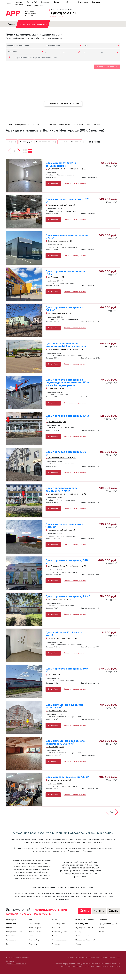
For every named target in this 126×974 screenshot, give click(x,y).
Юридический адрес (108, 924)
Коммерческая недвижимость (18, 46)
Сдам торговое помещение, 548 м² (67, 562)
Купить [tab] (99, 910)
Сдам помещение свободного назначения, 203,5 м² (65, 742)
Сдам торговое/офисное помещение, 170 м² (62, 489)
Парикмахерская (59, 940)
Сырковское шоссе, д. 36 (59, 241)
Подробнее (53, 183)
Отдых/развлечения (84, 928)
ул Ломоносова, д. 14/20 (59, 599)
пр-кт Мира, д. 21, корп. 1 (59, 388)
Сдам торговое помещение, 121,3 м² (67, 417)
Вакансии (58, 2)
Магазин (56, 928)
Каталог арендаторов (35, 6)
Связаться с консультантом (75, 183)
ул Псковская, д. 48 (57, 710)
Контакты (10, 961)
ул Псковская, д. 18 (56, 421)
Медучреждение (59, 932)
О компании (45, 2)
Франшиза (96, 2)
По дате (11, 142)
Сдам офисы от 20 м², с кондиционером (61, 164)
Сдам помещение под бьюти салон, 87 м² (64, 706)
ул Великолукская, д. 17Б (59, 313)
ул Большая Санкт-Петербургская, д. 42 (66, 494)
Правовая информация (16, 964)
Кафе (31, 920)
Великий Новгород (19, 3)
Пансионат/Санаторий (85, 940)
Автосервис (11, 940)
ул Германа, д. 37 (55, 277)
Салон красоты (82, 936)
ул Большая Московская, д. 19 (61, 458)
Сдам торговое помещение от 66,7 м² (65, 309)
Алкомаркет (11, 920)
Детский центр (35, 928)
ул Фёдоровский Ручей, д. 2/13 (62, 638)
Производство (81, 924)
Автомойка (10, 936)
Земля (101, 932)
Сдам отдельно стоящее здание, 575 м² (67, 237)
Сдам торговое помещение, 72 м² (68, 596)
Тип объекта (12, 52)
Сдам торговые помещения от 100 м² (65, 273)
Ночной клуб (35, 924)
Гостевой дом (35, 940)
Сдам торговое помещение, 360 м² (67, 670)
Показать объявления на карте (63, 104)
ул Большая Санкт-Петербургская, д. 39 (66, 169)
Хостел (55, 920)
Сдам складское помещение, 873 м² (67, 200)
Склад (78, 944)
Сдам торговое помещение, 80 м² (66, 453)
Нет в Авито (93, 141)
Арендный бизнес (14, 932)
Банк (8, 944)
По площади (25, 142)
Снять (86, 46)
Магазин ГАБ (32, 2)
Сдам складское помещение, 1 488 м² (65, 526)
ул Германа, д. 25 (55, 747)
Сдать (113, 910)
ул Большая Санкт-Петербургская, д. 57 (66, 349)
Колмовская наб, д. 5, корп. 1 (61, 205)
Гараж (31, 936)
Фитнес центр (35, 932)
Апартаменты (11, 924)
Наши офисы (83, 2)
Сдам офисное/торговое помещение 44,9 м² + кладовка (66, 345)
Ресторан (79, 932)
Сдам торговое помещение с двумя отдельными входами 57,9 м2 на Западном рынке (67, 382)
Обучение (69, 2)
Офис (54, 936)
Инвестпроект (58, 924)
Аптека (9, 928)
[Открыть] (24, 175)
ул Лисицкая (53, 674)
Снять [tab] (84, 910)
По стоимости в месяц (45, 142)
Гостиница (33, 944)
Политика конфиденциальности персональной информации (93, 957)
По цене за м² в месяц (69, 142)
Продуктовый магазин (85, 920)
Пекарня (56, 944)
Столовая (103, 920)
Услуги (101, 928)
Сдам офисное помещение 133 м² (67, 777)
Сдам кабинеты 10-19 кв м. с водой (64, 634)
